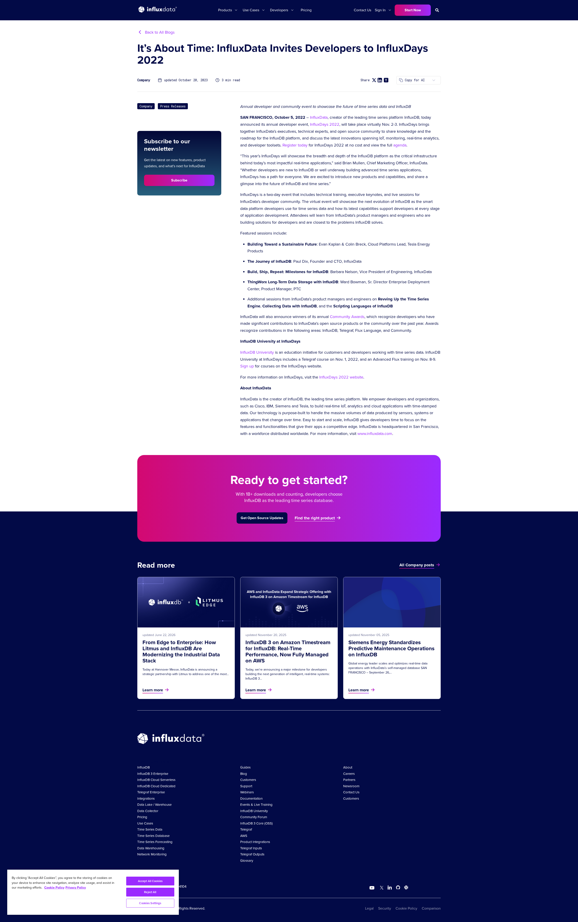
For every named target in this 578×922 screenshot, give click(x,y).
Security (384, 908)
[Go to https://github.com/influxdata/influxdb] (398, 888)
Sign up (247, 366)
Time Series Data (149, 829)
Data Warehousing (150, 848)
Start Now (413, 10)
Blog (243, 773)
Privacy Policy (75, 887)
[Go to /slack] (405, 888)
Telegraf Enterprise (151, 792)
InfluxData (319, 117)
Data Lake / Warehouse (154, 804)
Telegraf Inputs (251, 848)
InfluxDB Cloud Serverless (156, 779)
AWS (243, 835)
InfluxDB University (257, 352)
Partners (349, 779)
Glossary (246, 860)
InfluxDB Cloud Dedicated (156, 786)
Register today (295, 145)
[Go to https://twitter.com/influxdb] (380, 888)
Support (246, 786)
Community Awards (347, 317)
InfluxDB (143, 767)
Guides (245, 767)
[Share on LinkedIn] (380, 80)
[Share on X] (374, 80)
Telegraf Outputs (252, 854)
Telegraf (246, 829)
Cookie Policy (406, 908)
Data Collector (147, 810)
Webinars (247, 792)
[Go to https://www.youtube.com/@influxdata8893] (372, 888)
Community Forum (253, 817)
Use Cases (145, 823)
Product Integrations (255, 841)
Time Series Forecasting (154, 841)
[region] (93, 892)
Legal (369, 908)
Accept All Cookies (150, 881)
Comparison (431, 908)
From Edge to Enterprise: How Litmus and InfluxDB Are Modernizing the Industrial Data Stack (181, 651)
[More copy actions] (433, 80)
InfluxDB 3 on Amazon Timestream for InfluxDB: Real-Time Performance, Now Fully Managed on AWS (287, 651)
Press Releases (173, 106)
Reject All (150, 892)
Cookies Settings (150, 903)
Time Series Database (153, 835)
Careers (349, 773)
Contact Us (362, 10)
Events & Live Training (256, 804)
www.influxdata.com (374, 434)
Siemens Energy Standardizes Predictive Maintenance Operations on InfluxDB (391, 648)
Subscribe (179, 180)
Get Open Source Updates (262, 517)
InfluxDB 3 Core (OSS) (256, 823)
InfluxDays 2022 (324, 124)
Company (143, 80)
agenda (399, 145)
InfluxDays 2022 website (341, 377)
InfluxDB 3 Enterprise (152, 773)
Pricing (306, 10)
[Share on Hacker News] (386, 80)
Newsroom (351, 786)
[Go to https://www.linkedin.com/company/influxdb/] (390, 887)
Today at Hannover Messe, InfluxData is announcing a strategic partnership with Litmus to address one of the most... (185, 671)
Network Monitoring (152, 854)
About (347, 767)
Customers (248, 779)
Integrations (146, 798)
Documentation (251, 798)
